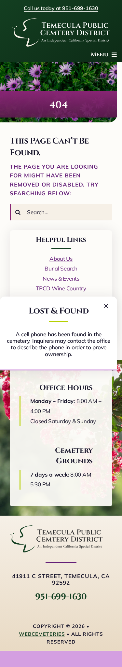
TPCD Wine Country (61, 288)
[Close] (106, 306)
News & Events (61, 278)
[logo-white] (61, 21)
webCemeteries (42, 634)
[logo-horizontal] (56, 528)
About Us (61, 258)
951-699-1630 (61, 597)
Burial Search (61, 268)
